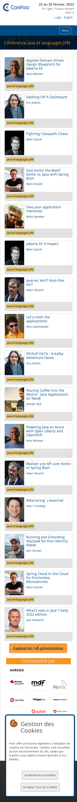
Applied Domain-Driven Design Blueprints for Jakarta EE (45, 64)
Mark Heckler (34, 184)
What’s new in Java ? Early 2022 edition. (47, 612)
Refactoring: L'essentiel (44, 500)
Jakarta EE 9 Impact (42, 243)
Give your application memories (43, 209)
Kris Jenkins (33, 102)
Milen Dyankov (35, 216)
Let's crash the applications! (38, 319)
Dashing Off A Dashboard (46, 97)
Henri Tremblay (35, 506)
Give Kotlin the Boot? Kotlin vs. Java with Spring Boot (47, 174)
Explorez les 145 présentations (38, 648)
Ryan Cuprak (34, 139)
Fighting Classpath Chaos (47, 133)
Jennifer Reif (33, 404)
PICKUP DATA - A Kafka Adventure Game (44, 355)
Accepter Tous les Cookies (40, 787)
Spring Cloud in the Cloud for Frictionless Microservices (47, 577)
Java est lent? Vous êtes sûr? (45, 282)
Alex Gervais (33, 550)
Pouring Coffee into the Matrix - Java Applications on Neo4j (47, 394)
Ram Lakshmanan (37, 326)
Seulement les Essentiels (40, 775)
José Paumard (34, 620)
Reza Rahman (34, 74)
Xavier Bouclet (35, 290)
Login (57, 17)
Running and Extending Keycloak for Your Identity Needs (47, 541)
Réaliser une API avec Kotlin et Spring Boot (48, 465)
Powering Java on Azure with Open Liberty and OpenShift (45, 431)
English (68, 17)
